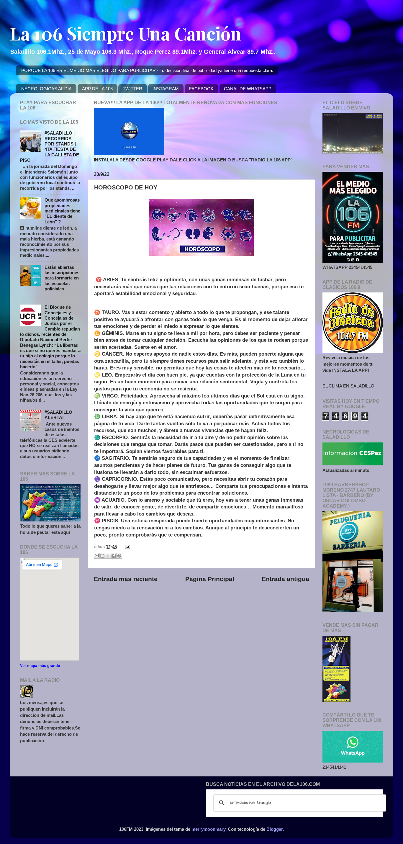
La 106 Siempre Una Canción (125, 33)
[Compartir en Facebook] (114, 556)
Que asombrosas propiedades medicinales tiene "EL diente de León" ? (62, 210)
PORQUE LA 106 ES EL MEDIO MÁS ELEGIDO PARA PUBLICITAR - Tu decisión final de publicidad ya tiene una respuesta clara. (147, 70)
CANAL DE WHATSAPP (247, 88)
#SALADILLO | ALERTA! (60, 415)
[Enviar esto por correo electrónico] (97, 556)
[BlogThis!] (102, 556)
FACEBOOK (201, 88)
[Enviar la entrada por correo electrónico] (126, 546)
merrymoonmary (208, 829)
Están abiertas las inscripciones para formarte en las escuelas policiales (62, 278)
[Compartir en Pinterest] (119, 556)
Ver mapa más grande (40, 665)
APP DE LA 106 (97, 88)
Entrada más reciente (126, 579)
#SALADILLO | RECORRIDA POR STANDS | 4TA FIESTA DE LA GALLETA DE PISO (49, 146)
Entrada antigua (285, 579)
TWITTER (132, 88)
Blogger (274, 829)
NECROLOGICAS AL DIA (46, 88)
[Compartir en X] (108, 556)
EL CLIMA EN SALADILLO (348, 385)
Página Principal (209, 579)
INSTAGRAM (166, 88)
